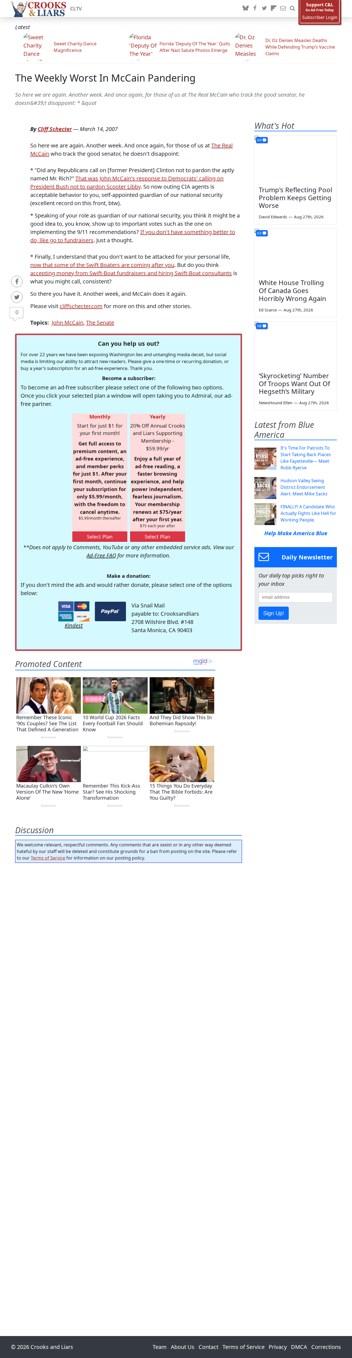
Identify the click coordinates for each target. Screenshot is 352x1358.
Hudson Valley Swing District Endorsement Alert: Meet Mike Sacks (304, 487)
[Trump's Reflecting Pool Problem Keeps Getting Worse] (296, 159)
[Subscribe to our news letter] (283, 8)
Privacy (278, 1347)
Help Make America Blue (295, 533)
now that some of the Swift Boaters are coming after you (102, 265)
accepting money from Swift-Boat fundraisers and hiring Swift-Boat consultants (131, 273)
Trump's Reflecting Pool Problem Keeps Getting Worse (295, 197)
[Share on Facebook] (17, 281)
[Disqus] (128, 1084)
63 (259, 233)
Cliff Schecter (55, 129)
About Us (182, 1347)
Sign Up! (273, 613)
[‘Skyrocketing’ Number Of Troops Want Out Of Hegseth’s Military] (296, 345)
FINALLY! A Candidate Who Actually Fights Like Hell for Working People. (308, 513)
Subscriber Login (319, 17)
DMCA (299, 1347)
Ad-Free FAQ (101, 555)
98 (259, 325)
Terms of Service (48, 858)
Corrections (326, 1347)
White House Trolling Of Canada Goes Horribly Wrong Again (292, 290)
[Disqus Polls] (128, 938)
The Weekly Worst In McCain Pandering (105, 78)
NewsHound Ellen (275, 402)
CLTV (76, 8)
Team (160, 1347)
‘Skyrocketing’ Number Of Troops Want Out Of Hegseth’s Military (294, 383)
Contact (208, 1347)
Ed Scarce (268, 310)
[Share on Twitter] (17, 297)
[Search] (292, 8)
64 (259, 140)
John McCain (67, 322)
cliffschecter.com (81, 306)
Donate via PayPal (110, 611)
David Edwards (273, 216)
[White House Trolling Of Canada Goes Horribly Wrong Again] (296, 252)
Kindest (74, 625)
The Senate (100, 322)
